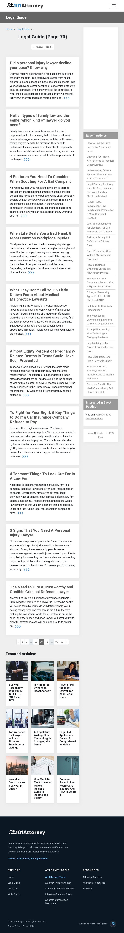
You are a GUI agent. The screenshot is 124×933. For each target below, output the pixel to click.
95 (56, 642)
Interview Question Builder (59, 894)
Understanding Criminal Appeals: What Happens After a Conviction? (99, 174)
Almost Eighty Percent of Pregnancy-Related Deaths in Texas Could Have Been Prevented (42, 356)
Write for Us (14, 894)
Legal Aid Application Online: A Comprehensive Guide (67, 738)
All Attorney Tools (55, 877)
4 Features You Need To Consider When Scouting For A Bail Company (41, 179)
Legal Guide (23, 29)
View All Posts (95, 433)
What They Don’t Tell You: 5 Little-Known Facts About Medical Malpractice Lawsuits (39, 295)
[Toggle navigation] (113, 6)
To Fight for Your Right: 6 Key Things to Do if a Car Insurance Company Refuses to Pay (42, 417)
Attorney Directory (92, 877)
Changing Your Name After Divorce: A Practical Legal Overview (100, 160)
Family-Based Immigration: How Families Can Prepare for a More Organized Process (100, 209)
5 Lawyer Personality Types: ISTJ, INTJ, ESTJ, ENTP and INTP (16, 692)
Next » (49, 47)
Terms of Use (29, 926)
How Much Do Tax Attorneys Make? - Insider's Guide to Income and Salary (42, 789)
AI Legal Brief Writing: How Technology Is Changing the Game (42, 738)
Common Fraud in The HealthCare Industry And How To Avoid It (67, 787)
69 (36, 642)
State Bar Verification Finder (60, 888)
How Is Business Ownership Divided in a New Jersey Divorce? (99, 268)
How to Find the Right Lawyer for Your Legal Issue (66, 691)
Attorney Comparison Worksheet (56, 901)
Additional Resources (94, 882)
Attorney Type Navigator (58, 882)
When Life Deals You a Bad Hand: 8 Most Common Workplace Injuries (40, 235)
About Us (13, 888)
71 (46, 642)
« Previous (38, 47)
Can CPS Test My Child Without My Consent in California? (99, 255)
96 (62, 642)
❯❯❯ (66, 97)
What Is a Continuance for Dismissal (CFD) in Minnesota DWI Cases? (99, 227)
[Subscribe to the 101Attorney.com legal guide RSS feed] (113, 924)
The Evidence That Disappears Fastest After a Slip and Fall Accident (100, 282)
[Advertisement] (100, 78)
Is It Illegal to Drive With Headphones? (42, 687)
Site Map (87, 888)
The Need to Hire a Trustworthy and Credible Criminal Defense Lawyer (41, 589)
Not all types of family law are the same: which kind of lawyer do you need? (40, 120)
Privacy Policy (14, 926)
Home (9, 29)
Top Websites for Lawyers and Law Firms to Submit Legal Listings (17, 740)
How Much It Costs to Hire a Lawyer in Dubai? (17, 784)
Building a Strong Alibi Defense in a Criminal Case (98, 241)
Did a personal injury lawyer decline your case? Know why (40, 65)
